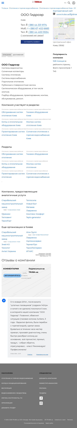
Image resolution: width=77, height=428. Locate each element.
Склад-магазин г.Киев (14, 210)
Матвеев (30, 207)
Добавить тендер (8, 408)
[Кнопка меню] (3, 3)
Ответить (29, 354)
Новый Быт (31, 204)
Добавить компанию (48, 378)
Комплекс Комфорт (35, 214)
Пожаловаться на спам (42, 354)
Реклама (42, 388)
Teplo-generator (33, 217)
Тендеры (42, 393)
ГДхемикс (6, 214)
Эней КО (6, 244)
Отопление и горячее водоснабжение (17, 378)
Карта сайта (49, 423)
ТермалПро (31, 244)
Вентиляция (7, 388)
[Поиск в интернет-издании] (69, 3)
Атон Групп (31, 232)
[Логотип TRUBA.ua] (37, 2)
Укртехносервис (33, 241)
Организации (7, 403)
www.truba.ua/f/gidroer (66, 14)
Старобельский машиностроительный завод (12, 203)
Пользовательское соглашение (34, 423)
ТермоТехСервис (34, 248)
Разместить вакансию (48, 383)
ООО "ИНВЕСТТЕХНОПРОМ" (41, 235)
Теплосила (31, 200)
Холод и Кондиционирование (14, 383)
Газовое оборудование (37, 154)
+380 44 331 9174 (37, 24)
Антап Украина (9, 251)
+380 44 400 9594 (38, 32)
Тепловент (6, 217)
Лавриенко (31, 211)
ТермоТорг (6, 221)
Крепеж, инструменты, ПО (12, 398)
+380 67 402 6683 (39, 28)
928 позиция (59, 61)
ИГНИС (29, 251)
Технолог (6, 248)
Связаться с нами (60, 419)
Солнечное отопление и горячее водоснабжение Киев (38, 135)
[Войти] (73, 3)
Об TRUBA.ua (49, 419)
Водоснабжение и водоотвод (14, 393)
